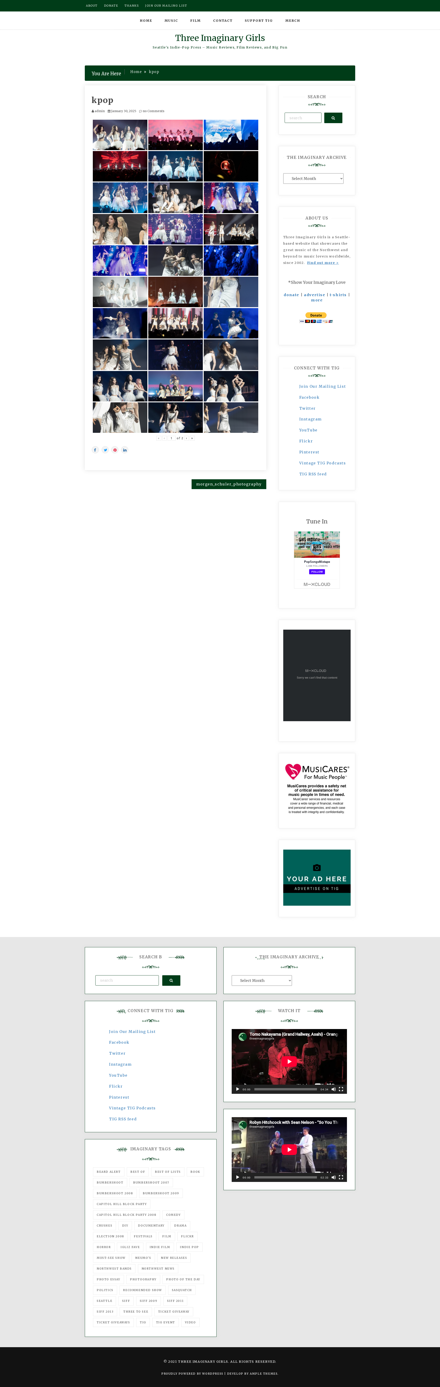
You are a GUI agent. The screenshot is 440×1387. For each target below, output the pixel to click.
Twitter (307, 408)
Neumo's (143, 1258)
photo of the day (183, 1279)
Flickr (306, 441)
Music (171, 21)
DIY (125, 1225)
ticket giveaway (174, 1311)
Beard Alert (109, 1171)
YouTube (308, 430)
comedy (173, 1214)
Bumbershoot (110, 1182)
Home (146, 21)
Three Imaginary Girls (220, 38)
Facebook (309, 397)
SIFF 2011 (175, 1301)
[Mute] (333, 1089)
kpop (102, 100)
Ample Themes (264, 1373)
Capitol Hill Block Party (122, 1204)
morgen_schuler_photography (229, 484)
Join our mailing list (166, 5)
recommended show (142, 1290)
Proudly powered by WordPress (192, 1373)
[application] (289, 1061)
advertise (314, 295)
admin (100, 111)
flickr (187, 1236)
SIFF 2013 (105, 1311)
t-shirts (338, 295)
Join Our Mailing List (322, 386)
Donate (111, 5)
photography (143, 1279)
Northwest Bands (114, 1268)
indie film (160, 1247)
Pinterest (309, 452)
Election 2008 (110, 1236)
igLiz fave (130, 1247)
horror (104, 1247)
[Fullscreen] (341, 1089)
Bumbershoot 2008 (115, 1193)
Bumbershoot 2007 (151, 1182)
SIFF (126, 1301)
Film (195, 21)
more (317, 300)
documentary (151, 1225)
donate (291, 295)
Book (195, 1171)
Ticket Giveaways (113, 1322)
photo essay (108, 1279)
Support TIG (259, 21)
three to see (135, 1311)
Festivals (143, 1236)
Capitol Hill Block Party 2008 (126, 1214)
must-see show (111, 1258)
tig (143, 1322)
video (190, 1322)
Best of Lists (168, 1171)
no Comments (153, 111)
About (92, 5)
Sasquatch (182, 1290)
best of (137, 1171)
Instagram (310, 419)
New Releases (174, 1258)
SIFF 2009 (148, 1301)
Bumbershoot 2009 (161, 1193)
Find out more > (323, 263)
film (166, 1236)
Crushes (104, 1225)
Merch (292, 21)
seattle (104, 1301)
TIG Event (165, 1322)
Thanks (131, 5)
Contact (223, 21)
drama (180, 1225)
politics (105, 1290)
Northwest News (158, 1268)
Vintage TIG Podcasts (322, 463)
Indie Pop (189, 1247)
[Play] (237, 1089)
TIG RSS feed (313, 474)
